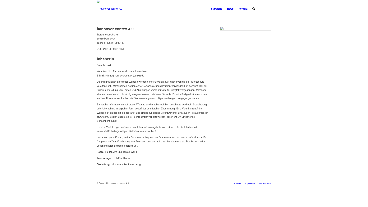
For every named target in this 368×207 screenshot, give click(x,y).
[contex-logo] (109, 8)
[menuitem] (217, 8)
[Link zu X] (268, 8)
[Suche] (253, 8)
